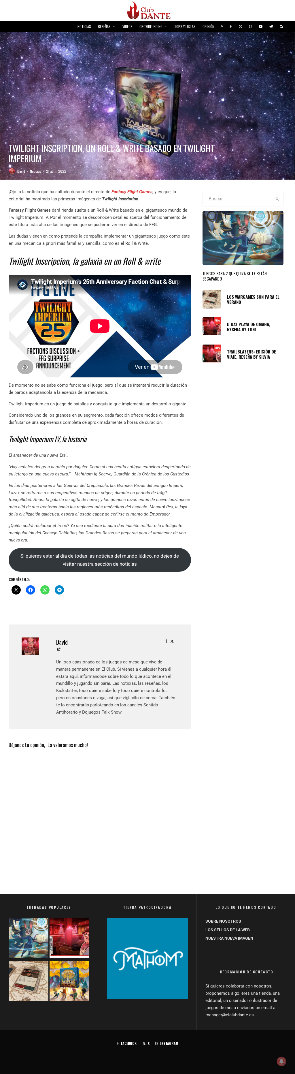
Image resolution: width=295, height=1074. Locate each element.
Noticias (84, 26)
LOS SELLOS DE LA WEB (227, 930)
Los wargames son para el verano (253, 299)
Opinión (208, 26)
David (21, 171)
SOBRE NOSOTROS (223, 921)
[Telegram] (271, 26)
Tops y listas (185, 26)
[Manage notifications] (281, 1061)
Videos (127, 26)
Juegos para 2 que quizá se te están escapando (235, 276)
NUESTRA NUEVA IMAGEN (229, 938)
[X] (240, 26)
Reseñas (104, 26)
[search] (277, 199)
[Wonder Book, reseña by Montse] (69, 982)
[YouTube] (261, 26)
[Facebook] (230, 26)
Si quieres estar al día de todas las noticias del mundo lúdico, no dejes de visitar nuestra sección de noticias (99, 560)
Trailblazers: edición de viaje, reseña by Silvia (251, 354)
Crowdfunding (150, 26)
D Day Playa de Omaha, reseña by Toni (248, 326)
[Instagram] (251, 26)
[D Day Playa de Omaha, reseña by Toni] (69, 939)
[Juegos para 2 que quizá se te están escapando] (28, 939)
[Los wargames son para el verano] (28, 982)
